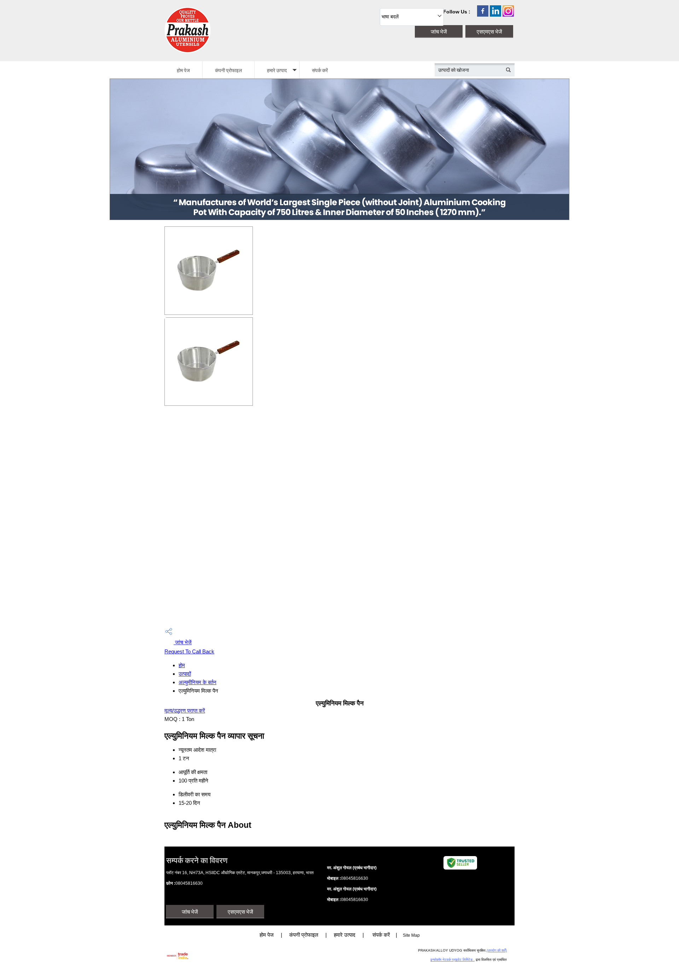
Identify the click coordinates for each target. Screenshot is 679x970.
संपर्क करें (320, 70)
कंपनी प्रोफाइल (228, 70)
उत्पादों (185, 674)
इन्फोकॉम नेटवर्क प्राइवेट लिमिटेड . (452, 960)
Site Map (411, 935)
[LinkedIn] (495, 15)
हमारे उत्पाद (277, 70)
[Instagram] (508, 15)
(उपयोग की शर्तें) (497, 950)
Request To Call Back (189, 651)
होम (182, 665)
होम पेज (183, 70)
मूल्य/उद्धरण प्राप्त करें (184, 711)
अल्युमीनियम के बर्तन (197, 682)
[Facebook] (482, 15)
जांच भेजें (183, 642)
